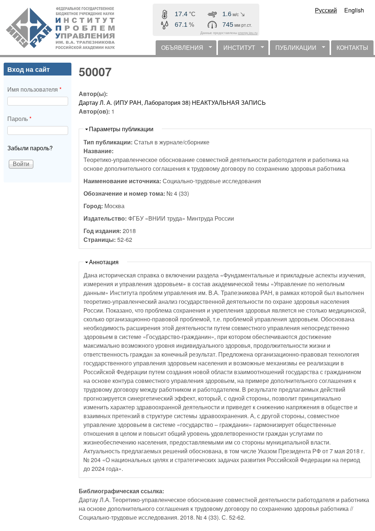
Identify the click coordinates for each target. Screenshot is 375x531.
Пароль (19, 118)
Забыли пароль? (30, 148)
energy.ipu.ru (247, 33)
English (354, 10)
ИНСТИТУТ (236, 49)
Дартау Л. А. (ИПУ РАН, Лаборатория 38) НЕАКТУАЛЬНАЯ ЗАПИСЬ (172, 102)
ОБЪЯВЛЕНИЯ (179, 49)
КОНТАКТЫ (352, 47)
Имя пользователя (34, 89)
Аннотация (104, 262)
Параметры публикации (121, 129)
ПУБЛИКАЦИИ (293, 49)
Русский (326, 10)
